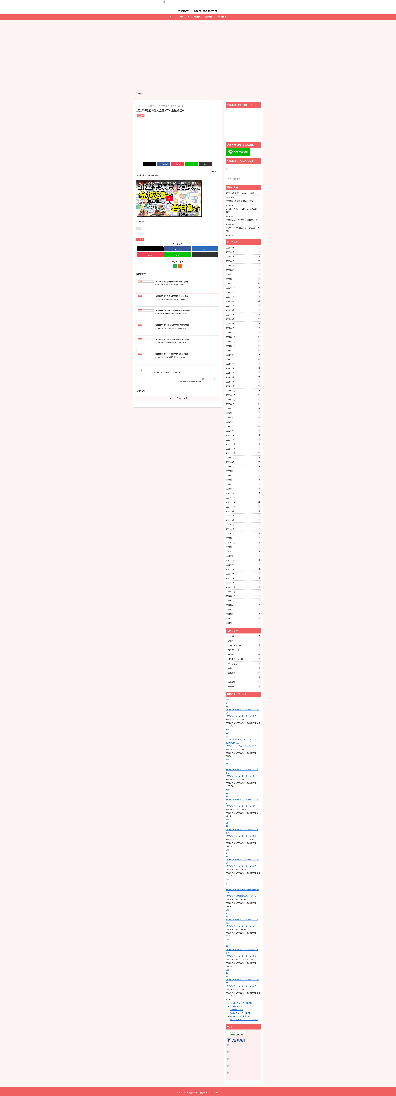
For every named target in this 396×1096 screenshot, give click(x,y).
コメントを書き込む (177, 398)
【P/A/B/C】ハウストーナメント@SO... (242, 926)
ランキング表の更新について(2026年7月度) (242, 229)
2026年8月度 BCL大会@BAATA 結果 (240, 193)
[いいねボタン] (138, 228)
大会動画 (140, 239)
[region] (198, 58)
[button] (198, 83)
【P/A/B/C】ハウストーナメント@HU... (242, 776)
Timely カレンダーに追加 (241, 1003)
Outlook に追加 (236, 1010)
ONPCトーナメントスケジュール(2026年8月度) (242, 210)
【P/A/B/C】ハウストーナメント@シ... (242, 806)
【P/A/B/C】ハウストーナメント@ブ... (242, 716)
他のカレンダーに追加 (239, 1016)
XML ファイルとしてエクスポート (244, 1020)
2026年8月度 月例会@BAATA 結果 (239, 201)
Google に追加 (236, 1006)
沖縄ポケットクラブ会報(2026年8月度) (242, 220)
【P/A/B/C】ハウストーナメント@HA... (242, 836)
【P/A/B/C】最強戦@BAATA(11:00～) (241, 896)
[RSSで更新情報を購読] (180, 266)
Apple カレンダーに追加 (240, 1013)
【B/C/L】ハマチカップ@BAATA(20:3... (242, 746)
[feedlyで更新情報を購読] (175, 266)
